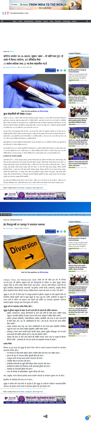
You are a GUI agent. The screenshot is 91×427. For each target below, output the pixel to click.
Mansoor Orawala (11, 67)
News (15, 21)
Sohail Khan (9, 228)
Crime (51, 21)
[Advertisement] (45, 35)
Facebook (21, 187)
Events (74, 21)
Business (58, 21)
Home (5, 51)
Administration (29, 21)
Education (38, 21)
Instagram (28, 187)
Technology (66, 21)
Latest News (75, 53)
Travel (20, 21)
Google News (39, 187)
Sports (45, 21)
